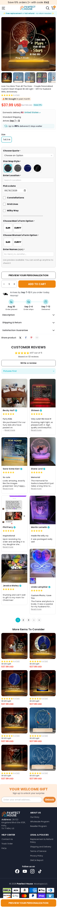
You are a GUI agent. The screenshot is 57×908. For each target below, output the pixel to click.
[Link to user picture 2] (33, 581)
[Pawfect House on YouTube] (25, 871)
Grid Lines (12, 204)
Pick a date (9, 185)
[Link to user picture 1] (14, 393)
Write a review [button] (28, 363)
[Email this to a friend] (37, 338)
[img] (8, 414)
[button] (7, 95)
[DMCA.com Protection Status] (7, 890)
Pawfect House (25, 883)
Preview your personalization (28, 903)
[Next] (54, 44)
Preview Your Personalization (28, 275)
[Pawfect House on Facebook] (17, 871)
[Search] (47, 7)
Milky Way (13, 210)
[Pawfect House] (28, 8)
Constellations (15, 197)
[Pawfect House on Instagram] (32, 871)
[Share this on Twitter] (20, 338)
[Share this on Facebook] (25, 338)
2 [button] (23, 620)
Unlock (49, 799)
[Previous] (3, 44)
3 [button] (28, 620)
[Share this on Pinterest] (31, 338)
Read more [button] (10, 430)
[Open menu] (3, 7)
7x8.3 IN (6, 139)
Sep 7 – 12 (15, 120)
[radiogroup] (28, 168)
